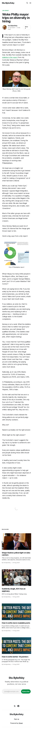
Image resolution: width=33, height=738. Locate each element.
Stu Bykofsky (8, 3)
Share (26, 27)
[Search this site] (27, 2)
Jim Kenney (5, 10)
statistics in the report (10, 57)
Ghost (21, 723)
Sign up (16, 719)
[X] (15, 706)
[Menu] (30, 2)
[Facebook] (18, 706)
